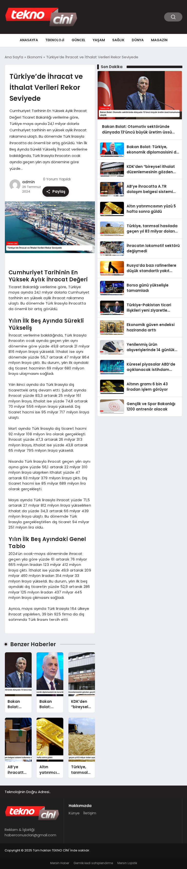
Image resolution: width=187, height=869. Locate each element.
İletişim (89, 813)
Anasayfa (29, 40)
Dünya (138, 40)
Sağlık (118, 40)
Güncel (78, 40)
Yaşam (99, 40)
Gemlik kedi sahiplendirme (93, 863)
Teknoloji (54, 40)
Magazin (159, 40)
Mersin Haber (59, 863)
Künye (74, 813)
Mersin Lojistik (127, 863)
